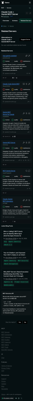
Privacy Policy (5, 368)
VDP (2, 371)
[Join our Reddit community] (18, 398)
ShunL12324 (6, 86)
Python (5, 26)
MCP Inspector (6, 342)
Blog (2, 386)
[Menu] (30, 2)
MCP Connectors (6, 335)
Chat (2, 358)
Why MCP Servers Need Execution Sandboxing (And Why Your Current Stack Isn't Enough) (15, 274)
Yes (20, 322)
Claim (11, 16)
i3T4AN (5, 203)
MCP (2, 7)
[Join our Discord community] (16, 398)
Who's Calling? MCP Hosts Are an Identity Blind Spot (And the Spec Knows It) (13, 234)
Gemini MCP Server (9, 142)
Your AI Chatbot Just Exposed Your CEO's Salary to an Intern (14, 254)
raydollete (6, 116)
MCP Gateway (5, 337)
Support (3, 379)
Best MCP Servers (7, 350)
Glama (3, 394)
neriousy (5, 144)
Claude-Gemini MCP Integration (8, 200)
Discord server (9, 312)
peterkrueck (6, 58)
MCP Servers (5, 332)
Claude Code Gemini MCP (11, 84)
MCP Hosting (5, 340)
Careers (3, 384)
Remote (12, 26)
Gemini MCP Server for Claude (8, 113)
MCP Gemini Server (9, 171)
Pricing (3, 381)
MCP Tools (4, 347)
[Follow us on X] (21, 398)
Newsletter (4, 389)
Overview (6, 20)
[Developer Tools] (30, 13)
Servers (9, 7)
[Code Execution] (27, 13)
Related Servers (26, 20)
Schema (15, 20)
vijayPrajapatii (7, 173)
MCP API (14, 298)
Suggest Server (25, 39)
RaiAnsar (6, 16)
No (25, 322)
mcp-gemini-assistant (10, 55)
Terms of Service (6, 366)
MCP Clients (5, 345)
